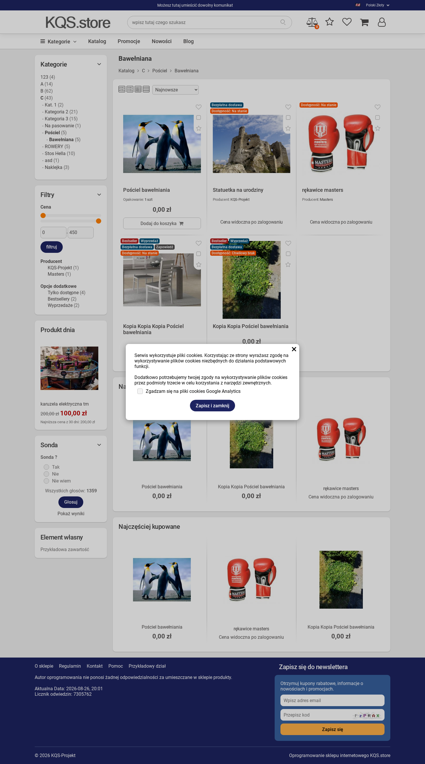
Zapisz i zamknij (212, 405)
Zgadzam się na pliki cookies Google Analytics (193, 391)
